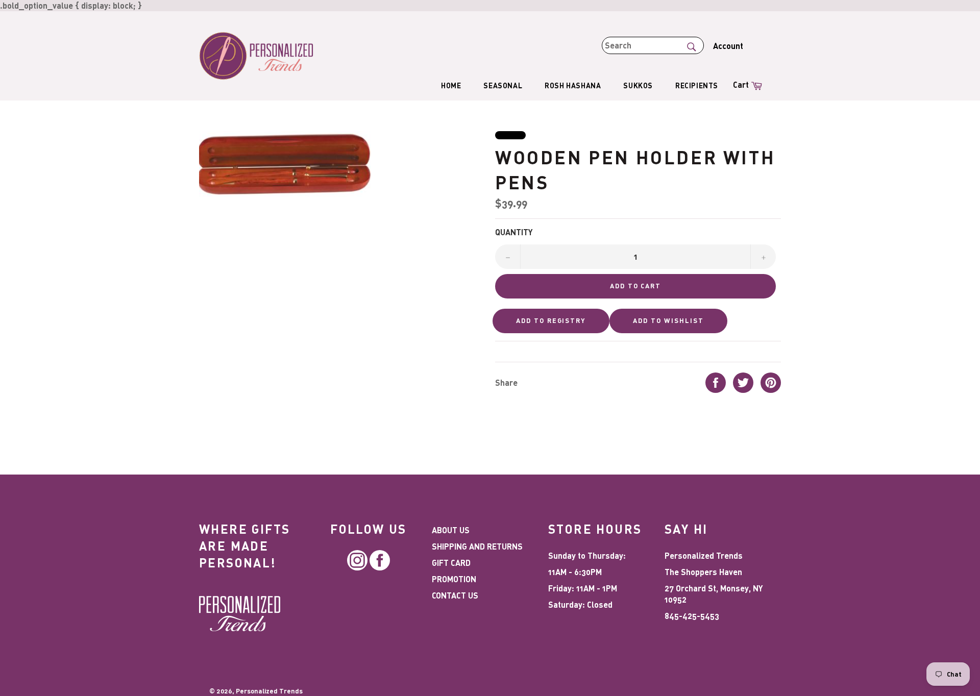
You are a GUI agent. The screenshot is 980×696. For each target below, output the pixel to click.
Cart (749, 84)
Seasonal (502, 85)
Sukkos (638, 85)
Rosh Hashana (573, 85)
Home (451, 85)
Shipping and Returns (477, 546)
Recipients (696, 85)
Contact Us (455, 595)
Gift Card (451, 562)
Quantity (514, 232)
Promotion (454, 579)
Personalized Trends (269, 691)
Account (728, 46)
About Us (451, 530)
